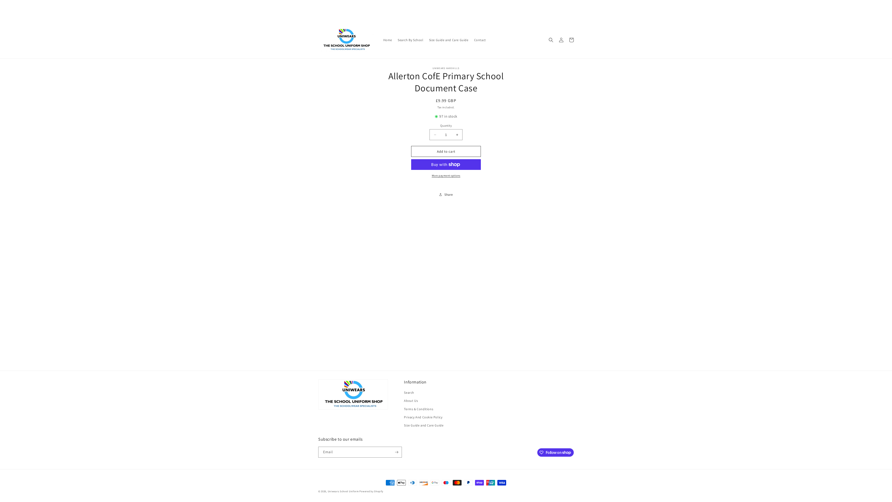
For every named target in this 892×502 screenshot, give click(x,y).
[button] (551, 40)
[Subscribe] (396, 452)
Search (409, 392)
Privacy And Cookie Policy (423, 417)
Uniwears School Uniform (343, 491)
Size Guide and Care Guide (423, 425)
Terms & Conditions (418, 409)
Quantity (446, 126)
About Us (411, 401)
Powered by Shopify (371, 491)
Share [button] (448, 194)
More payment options (446, 175)
